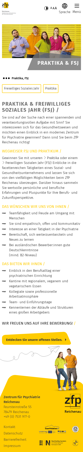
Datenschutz (13, 433)
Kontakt (9, 427)
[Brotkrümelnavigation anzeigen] (6, 78)
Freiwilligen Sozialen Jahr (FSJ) (28, 163)
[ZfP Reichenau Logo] (9, 8)
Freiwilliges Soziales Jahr (21, 88)
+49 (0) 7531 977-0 (17, 417)
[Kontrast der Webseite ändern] (46, 8)
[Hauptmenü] (77, 5)
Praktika (51, 88)
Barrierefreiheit (15, 439)
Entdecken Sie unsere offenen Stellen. (34, 340)
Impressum (12, 446)
